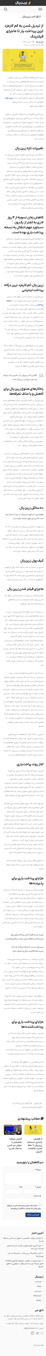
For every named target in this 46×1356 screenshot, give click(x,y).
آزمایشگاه (37, 1295)
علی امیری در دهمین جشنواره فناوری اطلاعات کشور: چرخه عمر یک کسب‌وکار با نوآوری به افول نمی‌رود (24, 1263)
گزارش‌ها (39, 42)
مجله (39, 1286)
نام (20, 1187)
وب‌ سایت (37, 1196)
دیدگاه (38, 1170)
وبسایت (38, 1281)
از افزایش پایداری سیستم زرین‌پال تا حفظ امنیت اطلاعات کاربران (34, 1145)
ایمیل (38, 1187)
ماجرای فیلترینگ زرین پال (32, 1107)
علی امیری (38, 1103)
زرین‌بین (37, 1291)
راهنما (38, 1300)
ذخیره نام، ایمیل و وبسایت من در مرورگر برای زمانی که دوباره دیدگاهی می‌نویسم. (24, 1207)
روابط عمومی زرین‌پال (32, 44)
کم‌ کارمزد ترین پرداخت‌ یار (22, 1103)
